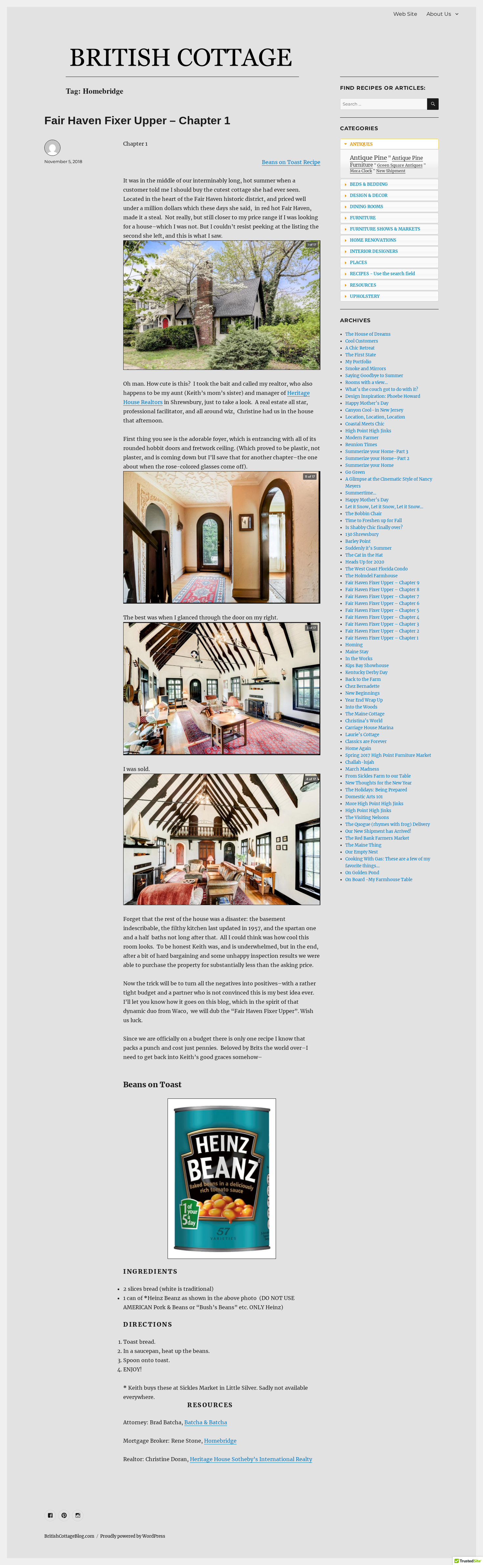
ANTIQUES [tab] (361, 144)
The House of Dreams (368, 334)
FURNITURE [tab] (363, 218)
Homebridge (220, 1440)
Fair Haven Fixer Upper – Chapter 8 (382, 589)
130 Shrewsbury (362, 534)
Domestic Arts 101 (364, 797)
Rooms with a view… (366, 382)
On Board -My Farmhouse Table (378, 879)
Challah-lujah (359, 762)
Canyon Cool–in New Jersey (374, 410)
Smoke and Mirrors (365, 369)
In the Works (359, 659)
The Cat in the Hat (364, 555)
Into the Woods (361, 707)
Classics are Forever (366, 741)
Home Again (358, 748)
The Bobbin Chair (363, 514)
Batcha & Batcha (205, 1422)
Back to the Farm (363, 679)
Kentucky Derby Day (366, 672)
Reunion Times (361, 444)
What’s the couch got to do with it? (381, 389)
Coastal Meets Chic (364, 424)
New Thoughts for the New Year (378, 783)
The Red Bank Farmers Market (377, 838)
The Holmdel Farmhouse (371, 576)
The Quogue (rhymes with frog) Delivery (387, 824)
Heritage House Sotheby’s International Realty (251, 1459)
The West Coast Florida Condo (376, 569)
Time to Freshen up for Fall (373, 520)
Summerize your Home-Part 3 (376, 451)
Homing (354, 645)
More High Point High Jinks (374, 804)
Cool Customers (361, 341)
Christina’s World (363, 721)
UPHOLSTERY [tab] (365, 296)
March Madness (362, 769)
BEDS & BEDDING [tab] (369, 184)
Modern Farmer (362, 438)
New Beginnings (362, 693)
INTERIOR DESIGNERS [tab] (374, 251)
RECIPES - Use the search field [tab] (382, 274)
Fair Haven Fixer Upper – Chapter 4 (382, 617)
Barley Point (358, 541)
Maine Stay (356, 652)
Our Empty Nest (361, 852)
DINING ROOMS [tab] (366, 206)
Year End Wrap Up (364, 700)
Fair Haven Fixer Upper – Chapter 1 (137, 120)
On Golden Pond (362, 873)
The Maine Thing (363, 845)
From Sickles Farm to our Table (378, 776)
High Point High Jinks (368, 431)
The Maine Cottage (364, 714)
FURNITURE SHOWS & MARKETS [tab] (385, 229)
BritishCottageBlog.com (69, 1536)
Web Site (405, 14)
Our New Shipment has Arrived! (378, 831)
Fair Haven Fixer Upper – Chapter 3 (382, 624)
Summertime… (360, 493)
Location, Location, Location (375, 417)
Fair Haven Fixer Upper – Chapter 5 (382, 610)
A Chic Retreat (360, 348)
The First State (360, 355)
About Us (438, 14)
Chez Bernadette (362, 686)
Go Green (355, 472)
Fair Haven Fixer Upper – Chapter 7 (382, 596)
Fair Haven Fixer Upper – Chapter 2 (382, 631)
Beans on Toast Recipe (291, 162)
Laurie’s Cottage (362, 734)
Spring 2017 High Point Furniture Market (388, 755)
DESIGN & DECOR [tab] (368, 195)
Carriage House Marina (369, 728)
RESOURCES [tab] (363, 285)
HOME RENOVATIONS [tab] (373, 240)
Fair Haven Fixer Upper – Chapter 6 (382, 603)
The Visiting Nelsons (367, 817)
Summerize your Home (369, 465)
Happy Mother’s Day (366, 403)
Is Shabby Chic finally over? (373, 527)
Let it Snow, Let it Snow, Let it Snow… (384, 507)
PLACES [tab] (358, 262)
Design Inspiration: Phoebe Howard (382, 396)
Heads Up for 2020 (364, 562)
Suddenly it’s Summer (368, 548)
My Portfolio (358, 362)
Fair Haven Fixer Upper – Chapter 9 (382, 583)
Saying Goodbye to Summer (374, 375)
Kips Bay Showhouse (367, 665)
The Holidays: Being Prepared (376, 790)
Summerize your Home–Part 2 (377, 458)
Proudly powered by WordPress (132, 1536)
